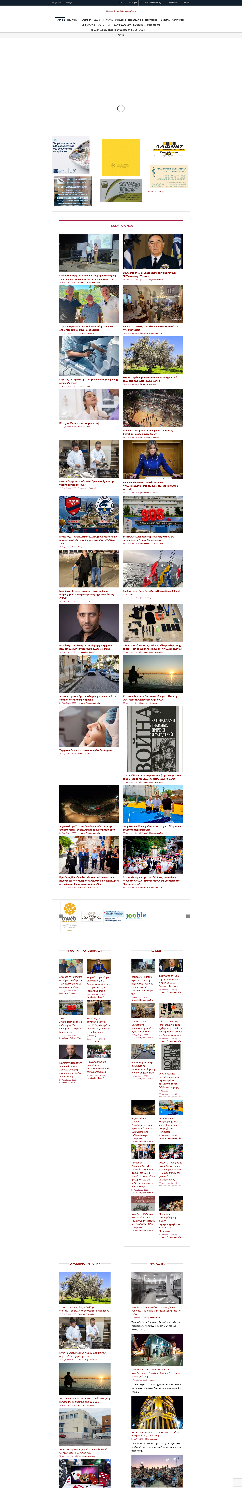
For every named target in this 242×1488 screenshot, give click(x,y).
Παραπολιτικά (154, 1317)
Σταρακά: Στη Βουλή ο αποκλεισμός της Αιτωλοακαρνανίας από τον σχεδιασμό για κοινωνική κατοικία (150, 486)
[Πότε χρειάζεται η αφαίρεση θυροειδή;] (89, 404)
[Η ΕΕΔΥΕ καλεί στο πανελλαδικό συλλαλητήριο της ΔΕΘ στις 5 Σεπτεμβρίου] (99, 1051)
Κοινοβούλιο (146, 492)
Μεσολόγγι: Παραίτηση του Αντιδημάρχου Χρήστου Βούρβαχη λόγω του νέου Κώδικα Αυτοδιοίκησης (70, 1070)
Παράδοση (145, 437)
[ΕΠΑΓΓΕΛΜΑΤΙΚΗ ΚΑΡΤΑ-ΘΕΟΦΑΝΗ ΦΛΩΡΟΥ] (114, 916)
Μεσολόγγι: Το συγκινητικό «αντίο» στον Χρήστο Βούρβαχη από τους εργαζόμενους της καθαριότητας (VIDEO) (86, 594)
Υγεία (88, 386)
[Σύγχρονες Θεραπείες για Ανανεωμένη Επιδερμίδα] (89, 726)
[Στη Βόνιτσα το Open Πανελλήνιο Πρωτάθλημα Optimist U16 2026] (153, 568)
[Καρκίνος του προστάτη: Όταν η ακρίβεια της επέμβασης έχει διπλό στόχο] (89, 356)
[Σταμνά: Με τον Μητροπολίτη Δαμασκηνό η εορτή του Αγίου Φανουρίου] (153, 304)
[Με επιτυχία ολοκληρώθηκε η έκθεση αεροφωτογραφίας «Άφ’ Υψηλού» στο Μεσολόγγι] (171, 1203)
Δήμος (80, 601)
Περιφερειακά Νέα (93, 282)
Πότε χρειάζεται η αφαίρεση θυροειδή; (79, 423)
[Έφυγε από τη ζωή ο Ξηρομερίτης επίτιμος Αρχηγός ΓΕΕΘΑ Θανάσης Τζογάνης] (153, 251)
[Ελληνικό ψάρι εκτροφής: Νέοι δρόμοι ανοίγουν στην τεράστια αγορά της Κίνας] (89, 459)
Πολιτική (90, 333)
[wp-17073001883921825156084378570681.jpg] (121, 179)
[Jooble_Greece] (136, 916)
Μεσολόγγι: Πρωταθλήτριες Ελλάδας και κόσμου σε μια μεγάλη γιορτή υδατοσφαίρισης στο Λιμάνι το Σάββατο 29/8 (88, 540)
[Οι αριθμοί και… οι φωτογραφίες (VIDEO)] (157, 1471)
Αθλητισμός (82, 547)
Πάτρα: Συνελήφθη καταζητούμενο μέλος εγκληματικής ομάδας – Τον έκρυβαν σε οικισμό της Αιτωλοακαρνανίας (170, 1028)
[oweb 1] (70, 916)
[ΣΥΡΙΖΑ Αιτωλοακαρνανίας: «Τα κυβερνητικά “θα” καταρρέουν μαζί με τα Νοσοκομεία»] (153, 514)
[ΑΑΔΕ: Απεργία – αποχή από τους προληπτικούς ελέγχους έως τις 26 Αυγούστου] (85, 1427)
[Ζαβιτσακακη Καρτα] (169, 166)
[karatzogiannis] (121, 139)
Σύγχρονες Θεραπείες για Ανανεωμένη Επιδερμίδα (85, 750)
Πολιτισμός (155, 437)
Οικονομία (153, 384)
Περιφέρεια (82, 333)
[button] (148, 29)
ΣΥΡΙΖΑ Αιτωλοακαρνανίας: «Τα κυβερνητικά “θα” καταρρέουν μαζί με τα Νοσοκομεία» (70, 1025)
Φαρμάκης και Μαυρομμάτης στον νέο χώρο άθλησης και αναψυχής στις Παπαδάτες (170, 1125)
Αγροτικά (144, 384)
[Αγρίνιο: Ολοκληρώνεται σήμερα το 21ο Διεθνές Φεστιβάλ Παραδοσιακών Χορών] (153, 408)
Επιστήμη (81, 386)
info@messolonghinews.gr (62, 3)
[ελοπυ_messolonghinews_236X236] (70, 137)
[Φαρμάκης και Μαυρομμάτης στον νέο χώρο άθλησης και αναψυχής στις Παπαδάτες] (153, 804)
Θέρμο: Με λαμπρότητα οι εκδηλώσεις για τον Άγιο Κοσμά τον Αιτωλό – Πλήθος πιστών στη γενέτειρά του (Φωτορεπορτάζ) (151, 880)
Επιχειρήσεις (83, 488)
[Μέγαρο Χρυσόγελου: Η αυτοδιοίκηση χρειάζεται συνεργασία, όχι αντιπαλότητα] (157, 1412)
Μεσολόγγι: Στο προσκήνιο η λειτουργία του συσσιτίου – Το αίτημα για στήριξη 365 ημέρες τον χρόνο (156, 1311)
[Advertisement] (121, 61)
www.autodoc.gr (156, 191)
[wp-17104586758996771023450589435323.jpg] (169, 137)
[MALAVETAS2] (92, 916)
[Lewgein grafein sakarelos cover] (73, 177)
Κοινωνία (81, 282)
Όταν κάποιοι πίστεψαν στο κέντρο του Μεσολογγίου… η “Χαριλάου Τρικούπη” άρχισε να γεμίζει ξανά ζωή (155, 1373)
